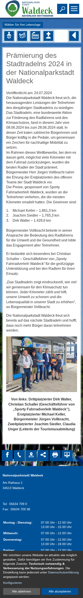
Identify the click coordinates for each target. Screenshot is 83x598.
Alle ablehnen (21, 591)
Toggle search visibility (61, 8)
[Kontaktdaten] (19, 455)
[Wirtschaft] (35, 36)
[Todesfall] (48, 36)
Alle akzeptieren (60, 591)
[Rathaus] (31, 455)
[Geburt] (9, 36)
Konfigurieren (12, 582)
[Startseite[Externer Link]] (25, 9)
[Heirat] (22, 36)
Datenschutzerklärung (63, 572)
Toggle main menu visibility (73, 8)
